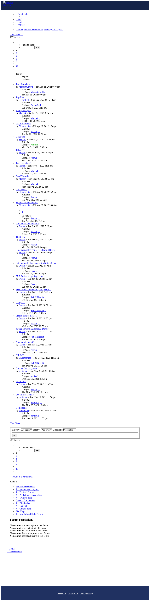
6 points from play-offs (26, 368)
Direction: (58, 429)
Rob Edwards (22, 176)
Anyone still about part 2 (27, 223)
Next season (21, 189)
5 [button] (16, 61)
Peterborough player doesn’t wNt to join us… (37, 263)
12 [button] (17, 66)
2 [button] (16, 53)
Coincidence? (22, 408)
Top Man (20, 97)
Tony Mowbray (23, 84)
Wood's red (21, 381)
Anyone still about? (25, 342)
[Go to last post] (47, 92)
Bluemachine (25, 126)
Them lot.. (20, 237)
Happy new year (23, 110)
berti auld (23, 371)
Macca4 (22, 113)
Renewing (20, 137)
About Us (62, 594)
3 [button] (16, 56)
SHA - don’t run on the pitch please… (33, 289)
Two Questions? (23, 163)
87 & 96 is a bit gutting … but (30, 276)
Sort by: (37, 429)
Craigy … (20, 302)
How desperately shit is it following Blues (35, 250)
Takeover (20, 150)
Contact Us (73, 594)
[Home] (10, 4)
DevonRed (24, 100)
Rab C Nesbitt (37, 297)
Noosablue (24, 410)
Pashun (34, 131)
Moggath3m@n (26, 87)
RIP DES (20, 355)
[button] (17, 42)
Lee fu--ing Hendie (25, 394)
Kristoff (34, 144)
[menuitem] (19, 19)
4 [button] (16, 58)
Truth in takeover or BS (27, 202)
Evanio (22, 152)
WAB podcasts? (23, 123)
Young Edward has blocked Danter (32, 329)
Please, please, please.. (26, 315)
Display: (16, 429)
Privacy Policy (86, 594)
